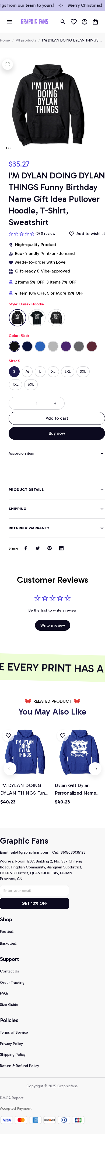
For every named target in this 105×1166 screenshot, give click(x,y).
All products (26, 40)
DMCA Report (11, 1098)
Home (5, 40)
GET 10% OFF (34, 903)
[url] (31, 852)
